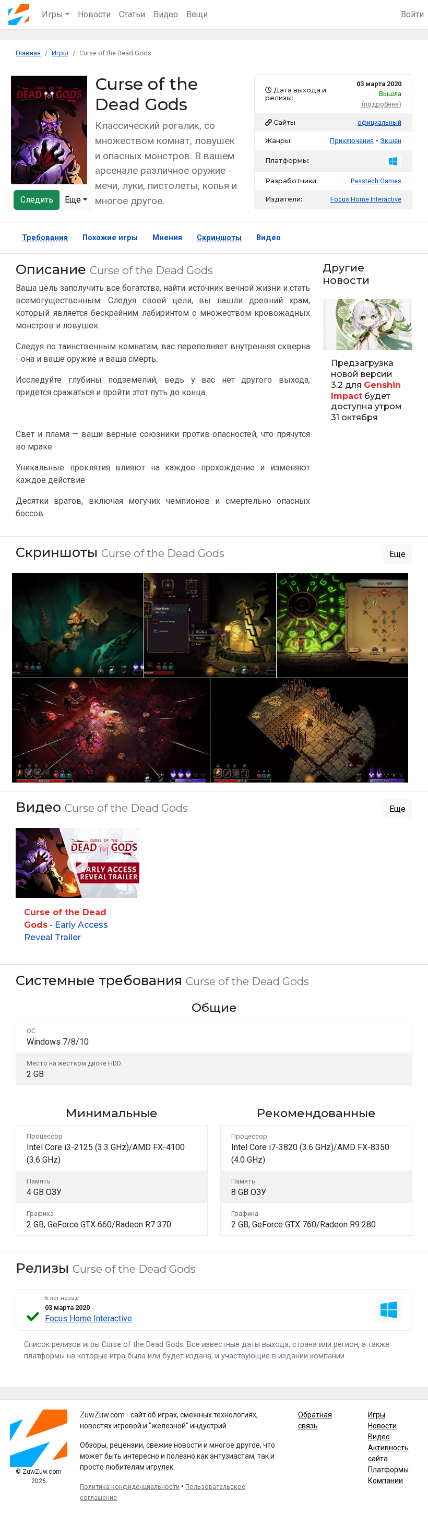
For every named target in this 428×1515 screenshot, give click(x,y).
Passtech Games (376, 181)
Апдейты (341, 336)
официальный (379, 122)
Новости (94, 14)
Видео (165, 14)
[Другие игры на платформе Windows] (393, 161)
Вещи (197, 14)
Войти (412, 14)
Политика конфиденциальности (130, 1486)
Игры (376, 1415)
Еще (74, 200)
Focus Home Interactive (88, 1318)
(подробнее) (381, 104)
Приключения (352, 141)
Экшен (390, 141)
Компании (385, 1480)
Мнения (167, 237)
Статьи (132, 14)
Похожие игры (110, 237)
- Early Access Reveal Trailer (66, 924)
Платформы (388, 1469)
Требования (45, 237)
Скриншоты (219, 237)
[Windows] (388, 1309)
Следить (36, 200)
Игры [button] (52, 14)
